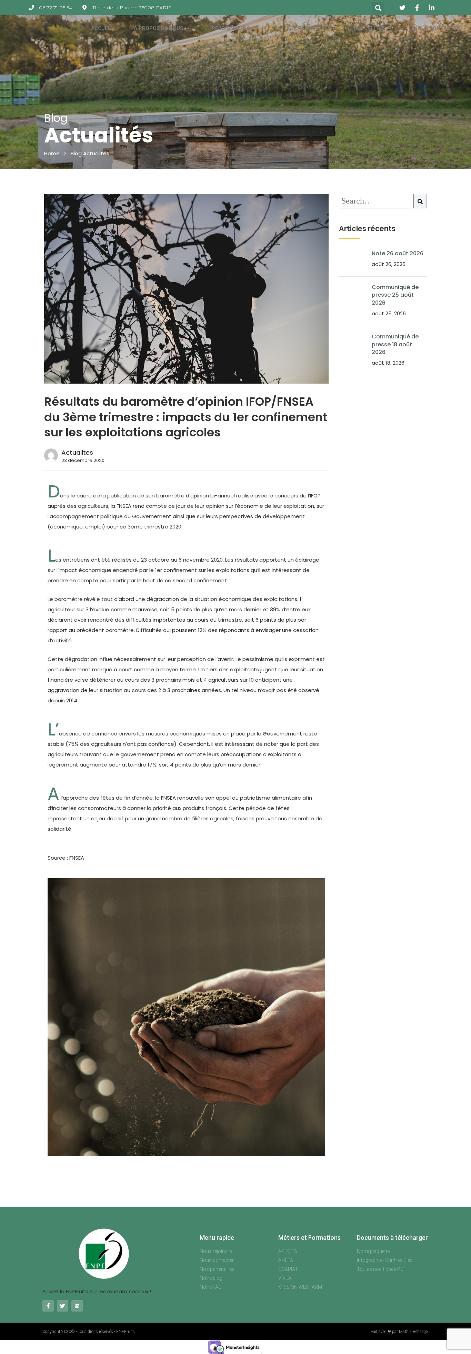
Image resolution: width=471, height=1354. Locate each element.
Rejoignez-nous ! (236, 28)
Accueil (101, 28)
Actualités (369, 28)
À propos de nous (158, 28)
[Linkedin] (77, 1306)
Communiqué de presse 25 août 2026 (395, 295)
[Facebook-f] (48, 1306)
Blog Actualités (90, 153)
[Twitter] (62, 1306)
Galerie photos (310, 28)
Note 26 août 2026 (397, 253)
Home (52, 153)
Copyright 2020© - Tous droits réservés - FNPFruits (88, 1331)
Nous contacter (437, 28)
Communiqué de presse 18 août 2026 (395, 344)
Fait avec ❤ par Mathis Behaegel (400, 1331)
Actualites (77, 452)
